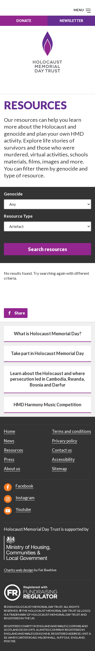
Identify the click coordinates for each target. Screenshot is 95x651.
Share (19, 313)
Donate (23, 21)
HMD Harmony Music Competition (47, 404)
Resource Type (18, 216)
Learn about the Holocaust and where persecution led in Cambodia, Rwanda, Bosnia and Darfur (47, 379)
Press (9, 459)
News (9, 440)
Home (9, 431)
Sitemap (59, 468)
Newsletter (71, 21)
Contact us (62, 450)
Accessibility (63, 459)
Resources (13, 450)
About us (12, 468)
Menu (79, 10)
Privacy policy (64, 440)
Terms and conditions (71, 431)
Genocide (13, 193)
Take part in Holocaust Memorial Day (47, 353)
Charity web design (18, 570)
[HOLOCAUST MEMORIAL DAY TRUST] (48, 51)
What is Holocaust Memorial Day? (47, 333)
